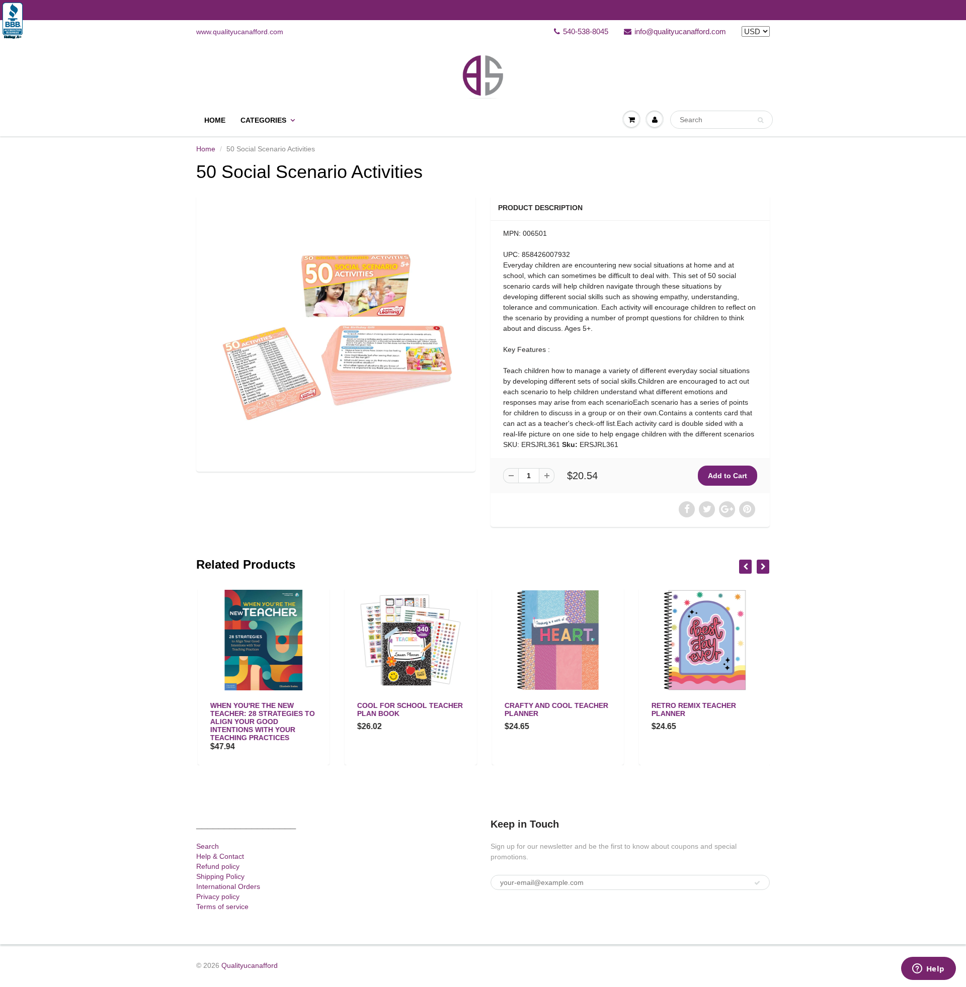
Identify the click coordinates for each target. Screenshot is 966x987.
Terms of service (222, 907)
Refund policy (217, 866)
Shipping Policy (220, 876)
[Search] (760, 120)
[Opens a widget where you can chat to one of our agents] (928, 969)
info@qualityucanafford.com (680, 31)
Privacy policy (217, 896)
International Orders (228, 886)
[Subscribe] (757, 883)
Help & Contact (220, 856)
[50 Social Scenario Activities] (336, 332)
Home (214, 120)
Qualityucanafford (249, 965)
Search (207, 846)
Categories (263, 120)
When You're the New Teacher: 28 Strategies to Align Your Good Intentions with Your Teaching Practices (261, 721)
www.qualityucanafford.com (239, 32)
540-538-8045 (585, 31)
